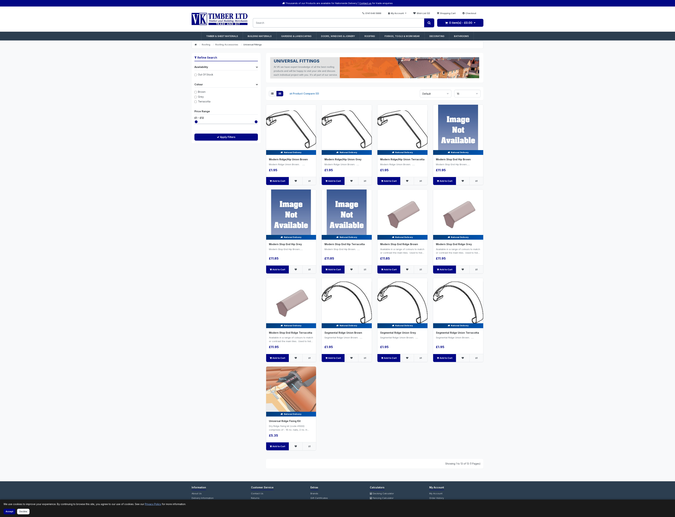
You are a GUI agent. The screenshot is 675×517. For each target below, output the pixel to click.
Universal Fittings (252, 44)
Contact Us (257, 493)
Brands (314, 493)
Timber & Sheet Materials (222, 36)
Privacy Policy (153, 504)
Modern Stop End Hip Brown (453, 159)
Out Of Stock (205, 74)
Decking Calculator (383, 493)
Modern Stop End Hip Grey (285, 244)
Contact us (365, 3)
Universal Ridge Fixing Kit (285, 421)
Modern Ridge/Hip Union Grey (342, 159)
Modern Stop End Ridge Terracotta (290, 332)
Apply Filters (227, 136)
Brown (201, 91)
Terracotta (204, 101)
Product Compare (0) (306, 93)
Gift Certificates (319, 498)
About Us (197, 493)
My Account (435, 493)
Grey (201, 96)
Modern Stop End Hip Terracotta (344, 244)
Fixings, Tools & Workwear (402, 36)
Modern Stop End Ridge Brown (399, 244)
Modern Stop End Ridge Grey (454, 244)
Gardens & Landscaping (296, 36)
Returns (255, 498)
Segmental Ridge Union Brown (343, 332)
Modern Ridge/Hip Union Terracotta (402, 159)
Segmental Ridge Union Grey (398, 332)
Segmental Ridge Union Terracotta (457, 332)
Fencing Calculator (383, 498)
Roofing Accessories (226, 44)
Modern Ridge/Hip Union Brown (288, 159)
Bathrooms (461, 36)
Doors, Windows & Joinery (338, 36)
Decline (23, 511)
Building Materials (260, 36)
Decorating (437, 36)
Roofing (370, 36)
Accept (9, 511)
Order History (436, 498)
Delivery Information (203, 498)
